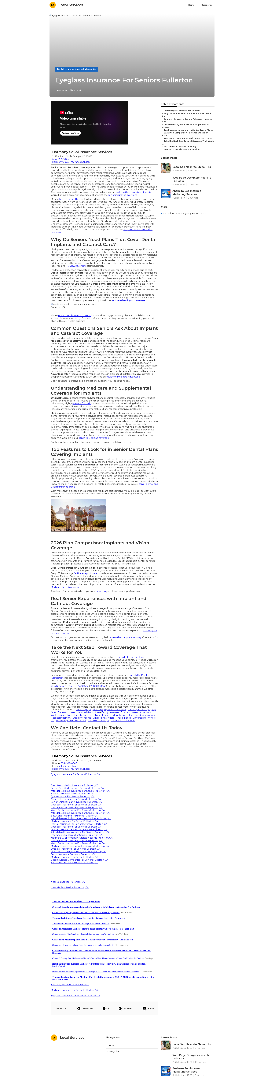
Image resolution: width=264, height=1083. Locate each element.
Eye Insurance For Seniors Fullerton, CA (72, 796)
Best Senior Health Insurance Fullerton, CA (74, 785)
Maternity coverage (98, 720)
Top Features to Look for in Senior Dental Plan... (188, 130)
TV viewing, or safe (76, 266)
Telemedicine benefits (123, 720)
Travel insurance (83, 715)
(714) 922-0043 (60, 159)
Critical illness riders (103, 718)
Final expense (123, 718)
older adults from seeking (130, 657)
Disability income (82, 718)
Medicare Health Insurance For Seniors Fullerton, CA (80, 846)
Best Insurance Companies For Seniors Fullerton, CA (79, 860)
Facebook (88, 1008)
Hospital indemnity (61, 718)
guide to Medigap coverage (94, 438)
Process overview (116, 709)
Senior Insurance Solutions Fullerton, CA (73, 854)
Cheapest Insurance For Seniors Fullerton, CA (76, 799)
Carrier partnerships (139, 709)
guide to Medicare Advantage (123, 376)
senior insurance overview (122, 195)
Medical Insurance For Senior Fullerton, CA (74, 821)
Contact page (83, 709)
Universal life (140, 718)
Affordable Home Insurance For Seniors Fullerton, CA (80, 791)
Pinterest (128, 1008)
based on (101, 591)
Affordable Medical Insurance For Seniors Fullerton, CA (81, 818)
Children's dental (76, 720)
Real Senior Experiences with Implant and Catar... (189, 138)
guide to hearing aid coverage (128, 300)
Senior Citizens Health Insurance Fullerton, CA (76, 802)
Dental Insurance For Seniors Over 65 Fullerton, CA (79, 824)
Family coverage (110, 712)
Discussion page (66, 712)
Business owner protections (136, 712)
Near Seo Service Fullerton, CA (68, 882)
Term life (61, 720)
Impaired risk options (88, 712)
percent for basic (81, 403)
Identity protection (123, 715)
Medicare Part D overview (65, 587)
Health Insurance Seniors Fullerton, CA (72, 793)
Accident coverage (145, 715)
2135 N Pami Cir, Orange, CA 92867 (69, 686)
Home (191, 5)
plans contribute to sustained (74, 315)
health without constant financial (133, 192)
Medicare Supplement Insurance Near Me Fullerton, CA (81, 837)
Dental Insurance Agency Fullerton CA (76, 69)
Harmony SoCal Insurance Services (71, 162)
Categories (206, 5)
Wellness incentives (61, 715)
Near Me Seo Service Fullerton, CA (70, 887)
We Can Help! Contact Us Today (180, 146)
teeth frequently (68, 199)
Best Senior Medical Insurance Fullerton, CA (75, 815)
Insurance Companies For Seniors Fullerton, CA (76, 807)
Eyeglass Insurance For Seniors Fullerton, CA (75, 774)
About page (99, 709)
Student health (102, 715)
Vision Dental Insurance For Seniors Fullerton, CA (78, 810)
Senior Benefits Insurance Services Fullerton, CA (77, 788)
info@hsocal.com (68, 766)
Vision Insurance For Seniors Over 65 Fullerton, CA (78, 851)
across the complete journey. (126, 637)
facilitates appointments (87, 573)
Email (151, 1008)
